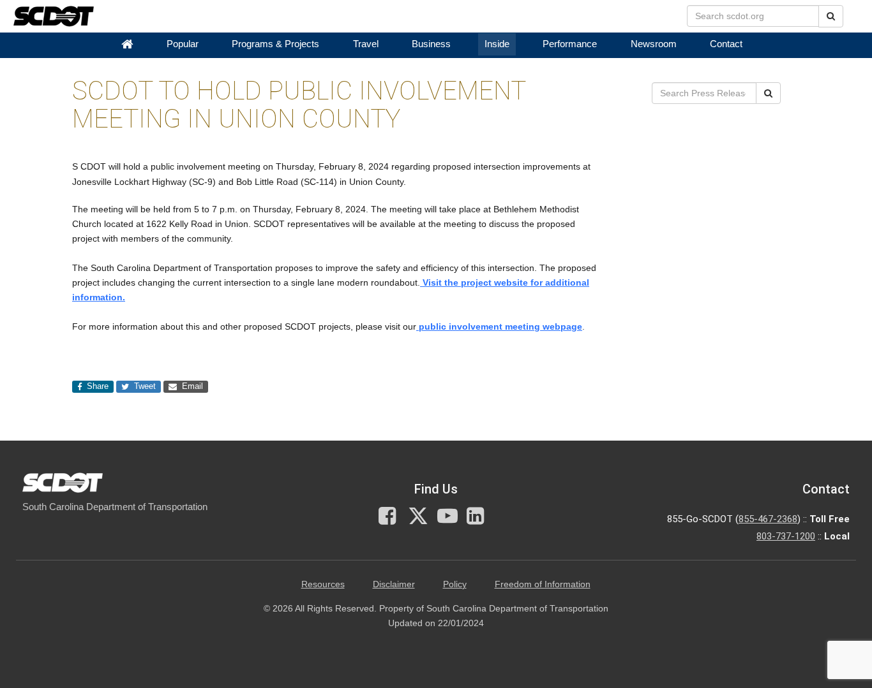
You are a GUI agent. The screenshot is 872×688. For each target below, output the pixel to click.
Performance (570, 44)
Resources (323, 584)
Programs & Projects (275, 44)
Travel (366, 44)
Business (431, 44)
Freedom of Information (542, 584)
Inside (497, 44)
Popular (183, 44)
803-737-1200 (785, 536)
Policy (455, 584)
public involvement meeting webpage (499, 326)
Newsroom (654, 44)
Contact (726, 44)
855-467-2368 (768, 519)
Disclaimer (394, 584)
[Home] (127, 44)
